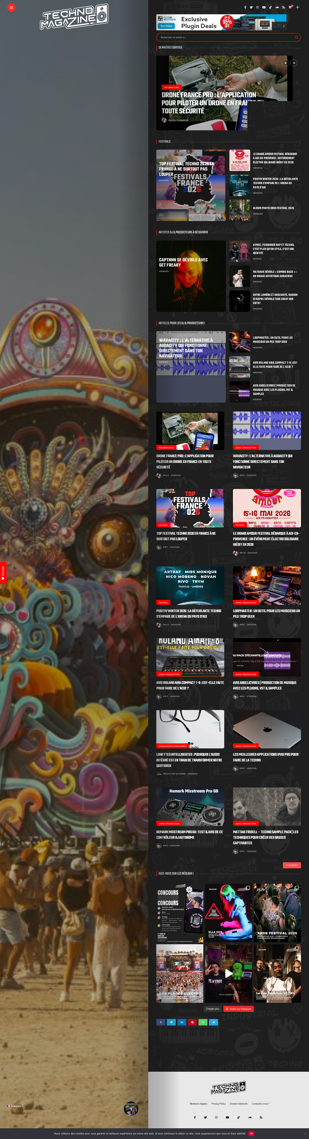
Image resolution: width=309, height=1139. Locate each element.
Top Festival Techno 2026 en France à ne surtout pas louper (215, 107)
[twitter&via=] (171, 1022)
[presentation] (285, 62)
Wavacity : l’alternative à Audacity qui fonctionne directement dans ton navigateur (186, 348)
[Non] (304, 1133)
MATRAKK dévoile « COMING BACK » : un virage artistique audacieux (274, 274)
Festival (169, 95)
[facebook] (160, 1022)
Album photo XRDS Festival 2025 (273, 208)
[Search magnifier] (296, 37)
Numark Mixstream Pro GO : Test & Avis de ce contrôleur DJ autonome (189, 835)
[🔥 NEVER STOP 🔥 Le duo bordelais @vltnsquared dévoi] (277, 973)
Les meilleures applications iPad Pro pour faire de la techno (265, 757)
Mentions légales (198, 1103)
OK (251, 1133)
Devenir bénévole (239, 1103)
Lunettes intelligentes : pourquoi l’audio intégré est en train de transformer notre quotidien (189, 760)
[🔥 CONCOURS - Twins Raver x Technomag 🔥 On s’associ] (179, 913)
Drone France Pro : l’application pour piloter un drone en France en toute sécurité (185, 461)
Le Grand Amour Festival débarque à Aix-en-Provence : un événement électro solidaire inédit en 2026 (275, 158)
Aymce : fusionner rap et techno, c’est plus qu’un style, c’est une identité (274, 249)
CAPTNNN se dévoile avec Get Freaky (183, 262)
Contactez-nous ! (260, 1103)
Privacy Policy (219, 1103)
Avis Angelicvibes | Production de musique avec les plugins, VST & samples (274, 390)
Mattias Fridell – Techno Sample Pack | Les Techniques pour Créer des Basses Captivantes (265, 837)
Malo (166, 475)
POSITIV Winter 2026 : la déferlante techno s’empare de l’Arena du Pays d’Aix (275, 183)
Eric (171, 120)
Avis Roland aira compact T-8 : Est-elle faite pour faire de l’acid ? (275, 365)
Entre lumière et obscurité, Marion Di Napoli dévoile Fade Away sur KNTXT (275, 299)
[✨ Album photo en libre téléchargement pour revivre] (179, 973)
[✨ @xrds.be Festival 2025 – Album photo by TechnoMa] (277, 913)
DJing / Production (246, 447)
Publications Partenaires (173, 746)
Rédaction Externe (174, 774)
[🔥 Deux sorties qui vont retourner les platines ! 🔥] (228, 913)
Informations (166, 447)
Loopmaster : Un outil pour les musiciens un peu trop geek (273, 340)
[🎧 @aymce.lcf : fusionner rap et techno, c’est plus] (228, 973)
